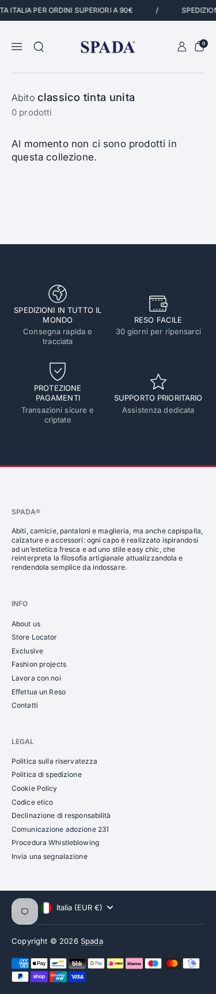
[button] (38, 47)
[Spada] (108, 47)
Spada (92, 941)
